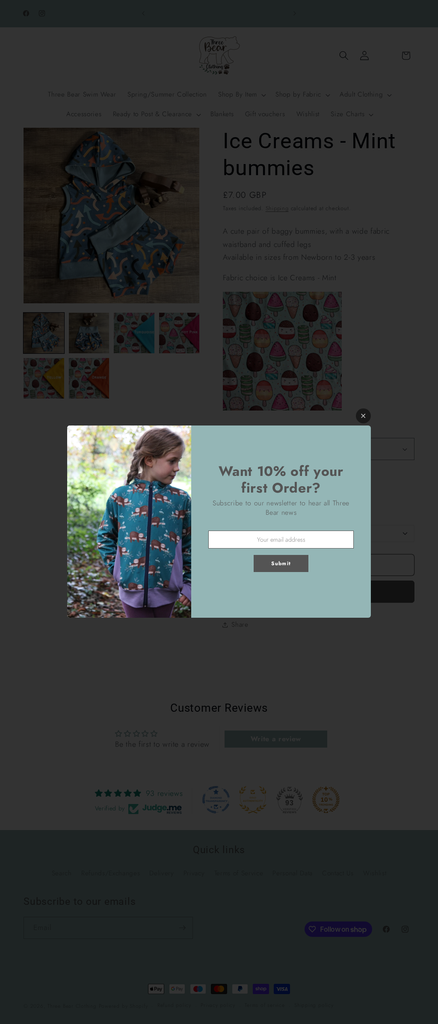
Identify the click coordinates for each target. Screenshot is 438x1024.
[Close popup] (363, 415)
